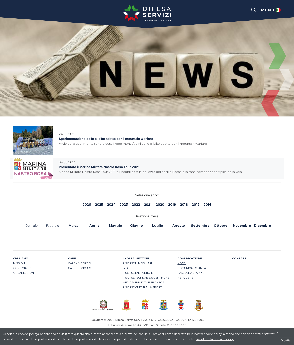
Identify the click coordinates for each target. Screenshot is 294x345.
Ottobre (220, 226)
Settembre (199, 226)
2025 (99, 205)
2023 (124, 205)
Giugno (136, 226)
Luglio (157, 226)
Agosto (178, 226)
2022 (136, 205)
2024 (111, 205)
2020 (160, 205)
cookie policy (28, 334)
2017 (196, 205)
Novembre (241, 226)
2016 (207, 205)
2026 (87, 205)
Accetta (285, 340)
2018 (184, 205)
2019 (172, 205)
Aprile (94, 226)
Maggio (115, 226)
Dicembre (262, 226)
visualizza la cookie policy (215, 339)
